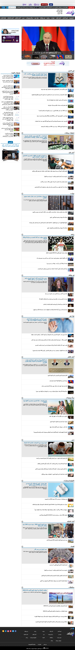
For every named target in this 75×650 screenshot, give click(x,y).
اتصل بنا (39, 644)
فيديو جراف (59, 637)
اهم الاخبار (65, 18)
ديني (23, 18)
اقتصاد (43, 637)
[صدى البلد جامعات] (36, 4)
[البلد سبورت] (44, 4)
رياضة (48, 18)
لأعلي (71, 628)
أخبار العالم (18, 18)
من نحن (45, 644)
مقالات (52, 640)
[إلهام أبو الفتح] (10, 33)
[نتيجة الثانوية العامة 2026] (48, 65)
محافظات (51, 637)
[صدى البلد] (70, 12)
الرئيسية (71, 18)
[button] (73, 40)
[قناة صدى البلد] (51, 4)
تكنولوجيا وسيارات (33, 637)
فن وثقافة (42, 18)
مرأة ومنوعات (29, 18)
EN (4, 7)
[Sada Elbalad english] (24, 4)
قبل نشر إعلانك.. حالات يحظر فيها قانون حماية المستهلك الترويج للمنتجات (45, 7)
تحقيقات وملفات (58, 640)
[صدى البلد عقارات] (30, 4)
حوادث (53, 18)
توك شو (36, 18)
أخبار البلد (58, 18)
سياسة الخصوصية (31, 644)
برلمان (27, 637)
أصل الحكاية (11, 18)
